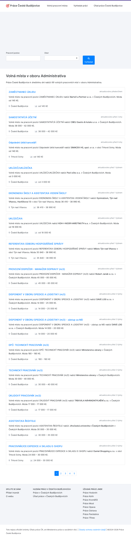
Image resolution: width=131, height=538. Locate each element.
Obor (46, 53)
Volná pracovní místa (57, 5)
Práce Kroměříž (90, 500)
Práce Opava (89, 507)
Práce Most (88, 503)
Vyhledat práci (81, 5)
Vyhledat (88, 62)
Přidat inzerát (12, 492)
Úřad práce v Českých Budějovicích (50, 496)
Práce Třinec (89, 517)
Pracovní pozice (12, 53)
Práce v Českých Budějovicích (47, 492)
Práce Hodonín (90, 492)
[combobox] (61, 58)
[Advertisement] (65, 30)
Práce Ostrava (90, 510)
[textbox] (50, 58)
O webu (9, 496)
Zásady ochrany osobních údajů (92, 530)
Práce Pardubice (91, 514)
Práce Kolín (88, 496)
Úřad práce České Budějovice (108, 5)
